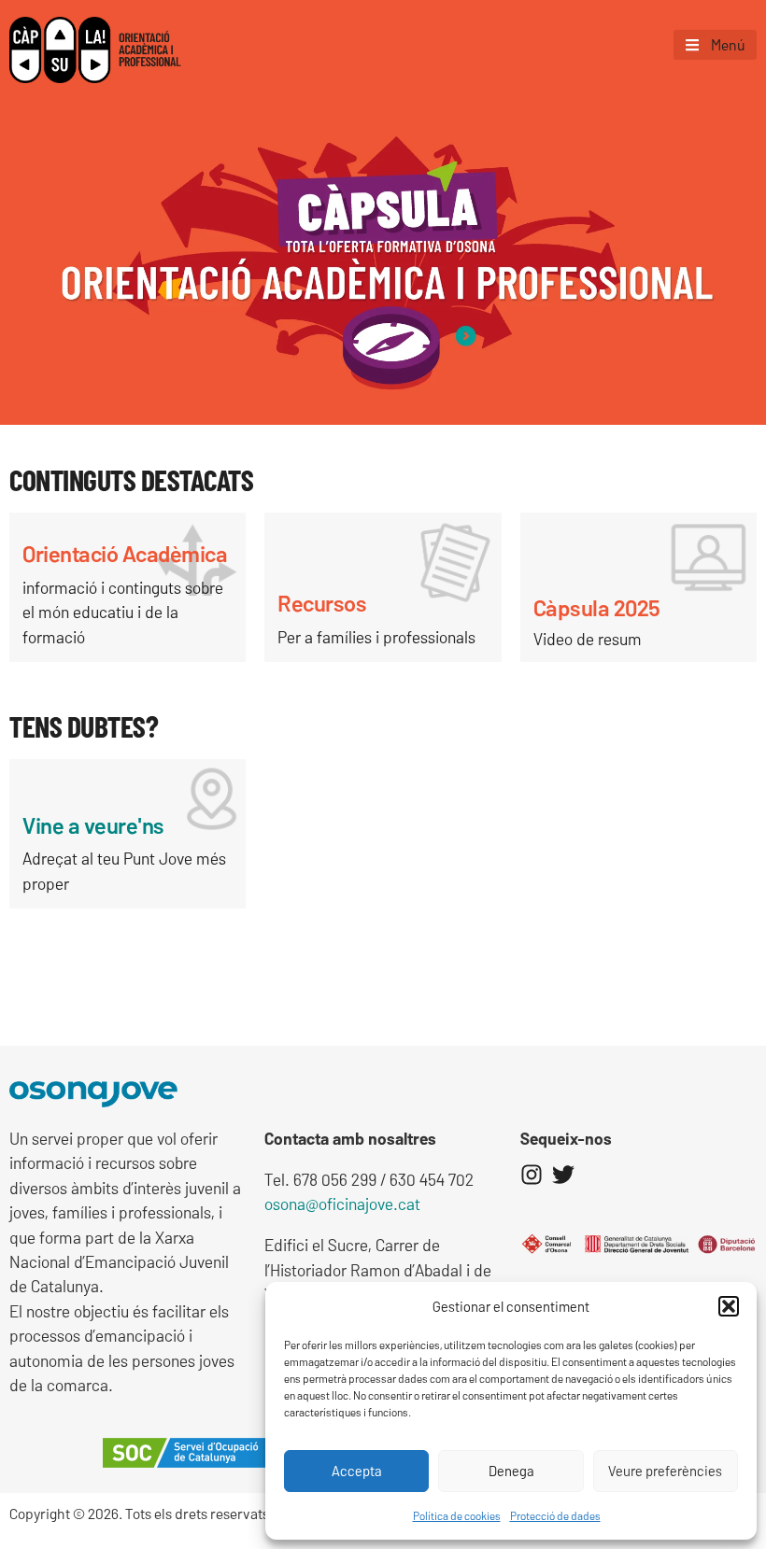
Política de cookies (457, 1515)
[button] (728, 1306)
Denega (511, 1470)
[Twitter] (563, 1174)
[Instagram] (531, 1174)
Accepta (357, 1470)
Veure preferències (665, 1470)
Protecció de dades (555, 1515)
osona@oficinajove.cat (342, 1203)
